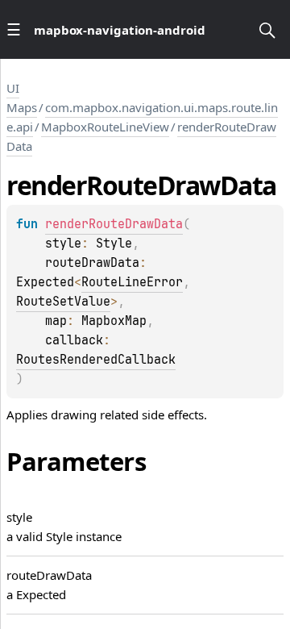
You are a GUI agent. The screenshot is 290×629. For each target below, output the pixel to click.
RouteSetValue (63, 302)
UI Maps (21, 97)
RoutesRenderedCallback (96, 360)
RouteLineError (132, 282)
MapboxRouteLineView (105, 127)
